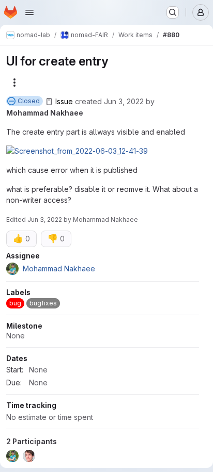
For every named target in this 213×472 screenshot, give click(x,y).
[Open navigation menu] (29, 12)
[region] (102, 358)
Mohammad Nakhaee (44, 112)
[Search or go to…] (172, 12)
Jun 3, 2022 (124, 101)
